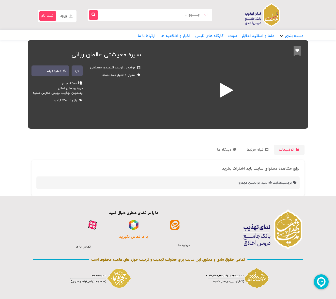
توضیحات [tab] (287, 149)
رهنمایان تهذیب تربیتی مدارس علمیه (57, 93)
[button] (291, 36)
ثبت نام (47, 15)
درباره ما (184, 245)
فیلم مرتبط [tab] (255, 149)
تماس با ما (83, 247)
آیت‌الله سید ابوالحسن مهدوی (258, 183)
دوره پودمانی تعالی (70, 88)
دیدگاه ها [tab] (224, 149)
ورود (64, 15)
